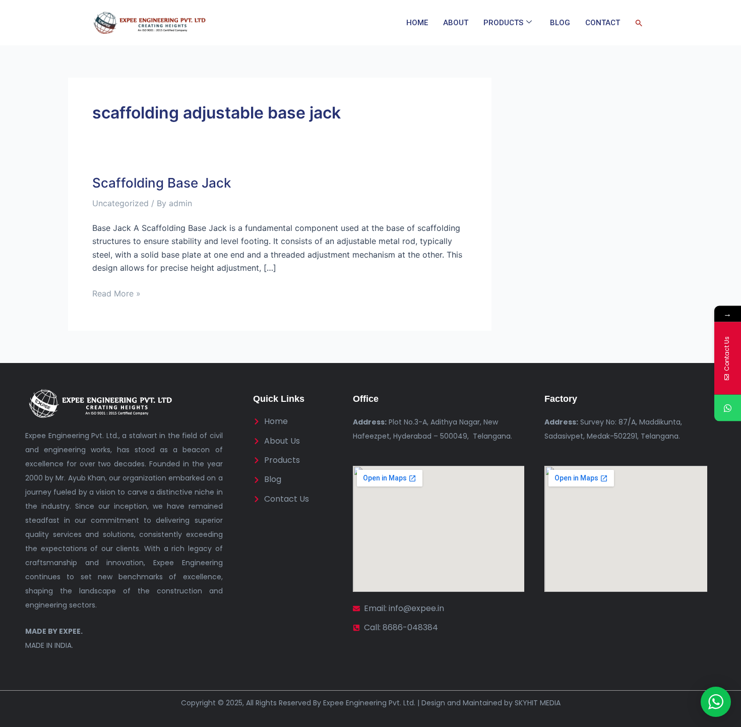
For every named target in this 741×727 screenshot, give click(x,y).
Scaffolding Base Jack (161, 183)
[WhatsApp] (727, 408)
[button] (639, 22)
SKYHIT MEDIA (538, 703)
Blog (560, 22)
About (455, 22)
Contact (602, 22)
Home (417, 22)
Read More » (116, 292)
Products (503, 22)
